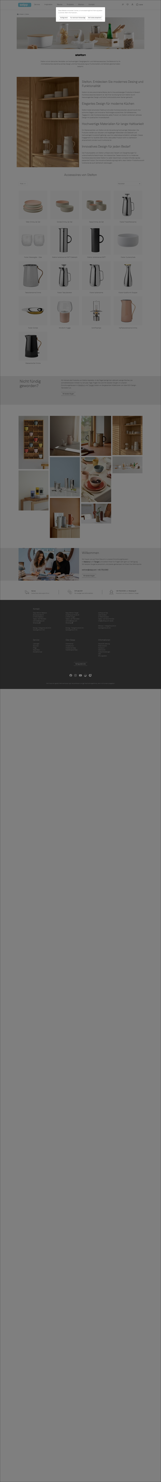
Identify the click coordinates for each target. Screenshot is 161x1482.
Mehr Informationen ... (71, 13)
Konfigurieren (64, 18)
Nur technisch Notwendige (77, 18)
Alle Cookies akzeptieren (94, 18)
